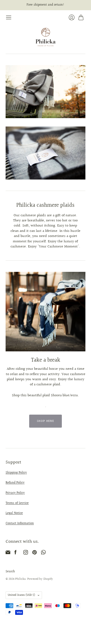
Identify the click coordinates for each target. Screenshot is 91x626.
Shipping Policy (16, 472)
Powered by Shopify (40, 579)
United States (21, 595)
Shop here (45, 421)
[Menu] (9, 17)
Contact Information (20, 523)
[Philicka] (46, 37)
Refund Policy (15, 482)
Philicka (20, 579)
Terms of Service (17, 503)
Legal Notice (14, 513)
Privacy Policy (15, 493)
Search (10, 571)
